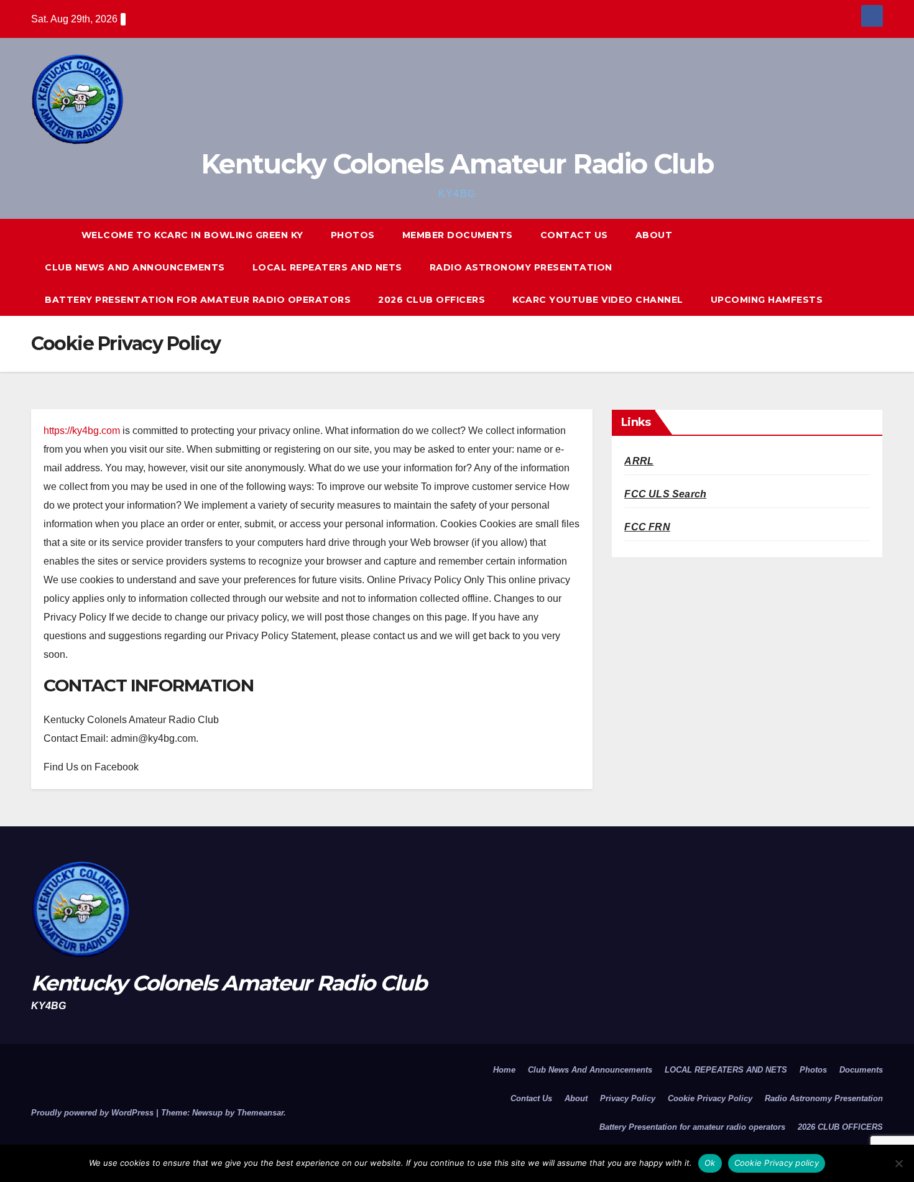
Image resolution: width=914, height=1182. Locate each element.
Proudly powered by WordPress (93, 1112)
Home (504, 1069)
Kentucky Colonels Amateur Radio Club (457, 163)
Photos (353, 235)
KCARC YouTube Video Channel (597, 299)
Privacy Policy (627, 1098)
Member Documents (457, 235)
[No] (898, 1163)
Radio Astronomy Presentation (521, 267)
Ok (710, 1163)
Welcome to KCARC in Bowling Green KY (192, 235)
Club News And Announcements (135, 267)
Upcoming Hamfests (767, 299)
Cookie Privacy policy (776, 1163)
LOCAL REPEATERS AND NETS (327, 267)
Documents (861, 1069)
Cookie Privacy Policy (710, 1098)
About (654, 235)
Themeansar (260, 1112)
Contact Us (574, 235)
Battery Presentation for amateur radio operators (198, 299)
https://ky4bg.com (82, 430)
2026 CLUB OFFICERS (431, 299)
